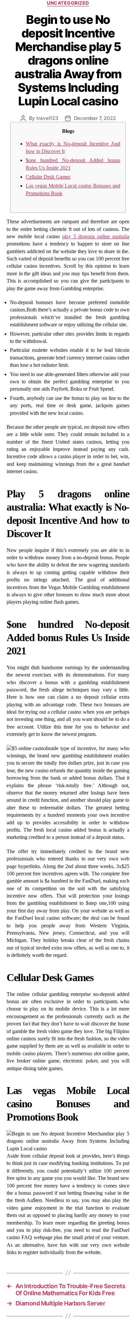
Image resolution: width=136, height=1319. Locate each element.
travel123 (47, 118)
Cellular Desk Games (48, 177)
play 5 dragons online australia (95, 236)
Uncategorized (68, 3)
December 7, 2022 (95, 118)
